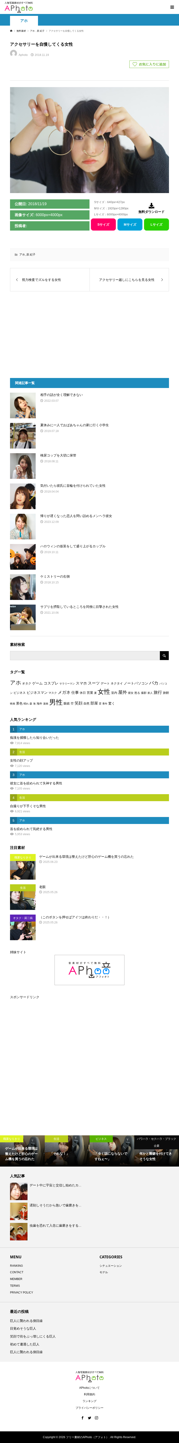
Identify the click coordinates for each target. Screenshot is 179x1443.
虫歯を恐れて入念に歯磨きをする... (55, 1225)
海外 (39, 703)
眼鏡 (67, 703)
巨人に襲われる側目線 (26, 1321)
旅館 (166, 692)
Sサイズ (103, 224)
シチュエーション (111, 1265)
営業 (90, 692)
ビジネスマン (37, 692)
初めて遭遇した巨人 (24, 1344)
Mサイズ (130, 224)
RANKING (16, 1265)
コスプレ (51, 683)
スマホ (81, 683)
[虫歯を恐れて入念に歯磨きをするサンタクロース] (19, 1232)
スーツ (94, 683)
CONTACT (16, 1272)
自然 (86, 703)
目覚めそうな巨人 (23, 1328)
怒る (137, 692)
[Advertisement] (51, 332)
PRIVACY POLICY (21, 1292)
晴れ (26, 703)
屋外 (122, 692)
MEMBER (16, 1279)
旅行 (158, 692)
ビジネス (20, 692)
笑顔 (79, 703)
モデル (104, 1272)
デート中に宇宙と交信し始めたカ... (55, 1185)
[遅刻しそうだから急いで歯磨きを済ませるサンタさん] (19, 1211)
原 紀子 (30, 254)
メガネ (64, 692)
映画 (12, 703)
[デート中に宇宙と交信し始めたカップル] (19, 1191)
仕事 (75, 692)
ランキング (89, 1401)
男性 (56, 702)
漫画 (45, 703)
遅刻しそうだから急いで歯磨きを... (55, 1205)
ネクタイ (117, 683)
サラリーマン (67, 683)
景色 (19, 703)
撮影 (144, 692)
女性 (104, 691)
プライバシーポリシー (89, 1407)
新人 (150, 692)
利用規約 (89, 1394)
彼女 (131, 692)
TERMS (15, 1285)
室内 (114, 692)
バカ (153, 682)
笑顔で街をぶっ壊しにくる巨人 (33, 1336)
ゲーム (37, 683)
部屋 (94, 703)
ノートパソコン (136, 683)
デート (105, 683)
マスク (52, 692)
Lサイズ (156, 224)
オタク (26, 683)
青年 (104, 703)
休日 (83, 692)
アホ (24, 21)
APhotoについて (89, 1387)
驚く (111, 703)
